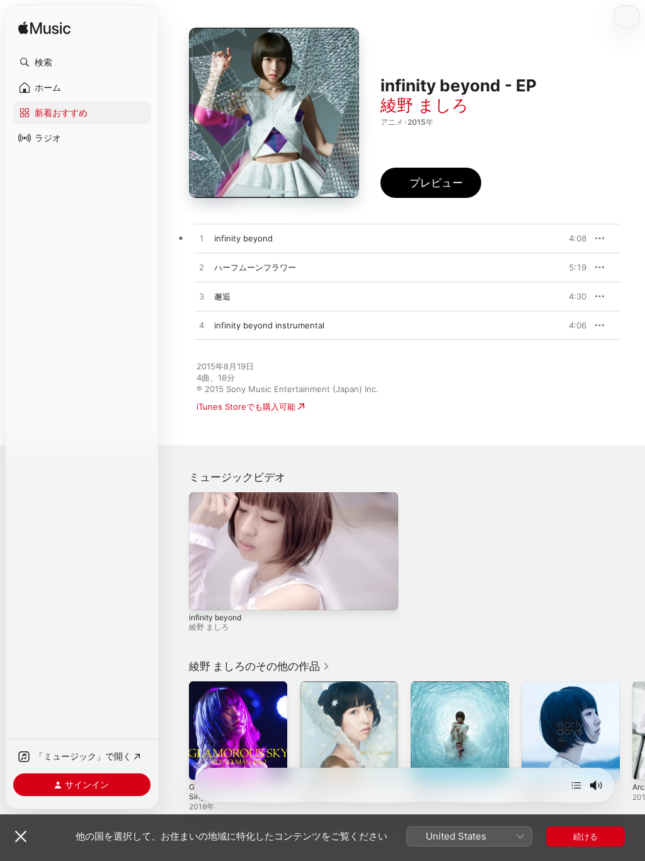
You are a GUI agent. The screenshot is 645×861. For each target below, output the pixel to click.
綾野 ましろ (424, 105)
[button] (82, 62)
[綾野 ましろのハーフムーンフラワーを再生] (201, 268)
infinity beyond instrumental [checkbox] (269, 325)
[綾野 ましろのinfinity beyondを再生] (201, 239)
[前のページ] (176, 730)
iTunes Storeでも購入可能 (246, 407)
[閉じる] (20, 836)
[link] (259, 666)
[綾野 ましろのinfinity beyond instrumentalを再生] (201, 326)
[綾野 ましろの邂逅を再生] (201, 297)
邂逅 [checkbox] (222, 296)
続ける (585, 836)
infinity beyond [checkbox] (243, 238)
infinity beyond (215, 617)
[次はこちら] (576, 785)
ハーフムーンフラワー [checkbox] (255, 267)
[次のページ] (632, 730)
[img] (44, 28)
